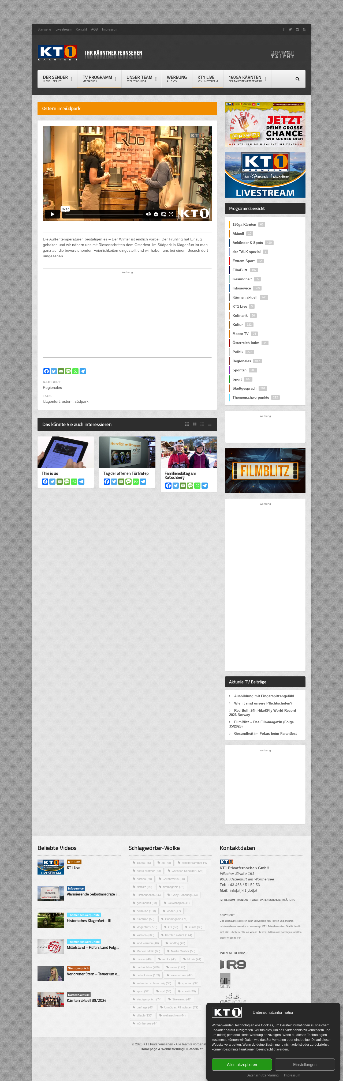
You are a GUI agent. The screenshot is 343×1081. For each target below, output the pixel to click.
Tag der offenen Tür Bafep (126, 473)
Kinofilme (145, 919)
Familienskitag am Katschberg (180, 475)
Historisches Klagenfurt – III (89, 920)
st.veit (189, 991)
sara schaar (182, 975)
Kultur (242, 325)
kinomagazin (176, 919)
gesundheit (147, 903)
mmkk (169, 959)
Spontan (244, 370)
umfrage (145, 1007)
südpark (81, 401)
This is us (50, 473)
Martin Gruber (183, 951)
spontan (190, 983)
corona (144, 878)
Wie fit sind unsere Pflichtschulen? (263, 703)
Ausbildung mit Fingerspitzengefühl (264, 696)
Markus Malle (148, 951)
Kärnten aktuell (178, 935)
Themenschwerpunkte (255, 398)
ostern (67, 401)
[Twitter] (54, 371)
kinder (174, 911)
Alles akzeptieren (242, 1064)
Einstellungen (304, 1064)
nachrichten (148, 967)
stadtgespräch (149, 999)
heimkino (146, 911)
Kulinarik (244, 316)
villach (144, 1015)
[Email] (61, 371)
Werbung (177, 78)
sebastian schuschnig (154, 983)
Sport (242, 379)
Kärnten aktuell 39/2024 (86, 1000)
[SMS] (68, 371)
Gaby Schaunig (185, 895)
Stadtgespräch (249, 388)
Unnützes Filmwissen (181, 1007)
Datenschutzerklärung (263, 1075)
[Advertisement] (171, 12)
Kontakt (81, 29)
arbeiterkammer (195, 862)
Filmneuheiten (149, 895)
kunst (195, 927)
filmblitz (144, 886)
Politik (242, 352)
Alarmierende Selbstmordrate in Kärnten (99, 894)
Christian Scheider (187, 870)
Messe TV (244, 334)
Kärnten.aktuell (249, 297)
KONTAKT (243, 900)
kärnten (145, 935)
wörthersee (147, 1023)
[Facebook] (46, 371)
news (177, 967)
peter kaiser (148, 975)
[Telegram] (83, 371)
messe (144, 959)
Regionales (52, 387)
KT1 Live (207, 78)
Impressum (292, 1075)
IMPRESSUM (227, 900)
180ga (144, 862)
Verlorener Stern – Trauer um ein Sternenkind (104, 974)
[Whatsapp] (75, 371)
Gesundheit (246, 279)
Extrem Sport (247, 261)
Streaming (182, 999)
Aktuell (242, 234)
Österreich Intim (250, 343)
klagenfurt (51, 401)
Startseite (44, 29)
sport (143, 991)
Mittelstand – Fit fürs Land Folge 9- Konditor (102, 947)
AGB (94, 29)
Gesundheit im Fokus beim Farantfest (265, 734)
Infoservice (246, 288)
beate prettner (149, 870)
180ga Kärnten (248, 225)
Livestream (63, 29)
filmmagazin (173, 886)
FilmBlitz (244, 270)
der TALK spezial (249, 252)
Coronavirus (174, 878)
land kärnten (148, 943)
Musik (194, 959)
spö (165, 991)
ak (166, 862)
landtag (177, 943)
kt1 (173, 927)
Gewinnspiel (179, 903)
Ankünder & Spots (252, 243)
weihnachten (174, 1015)
